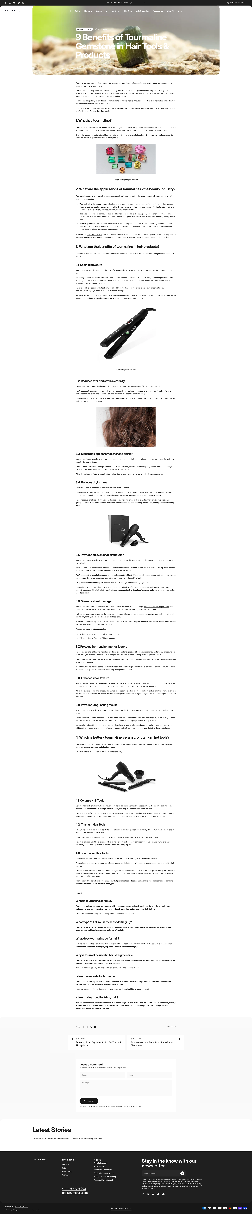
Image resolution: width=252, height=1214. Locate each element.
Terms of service (26, 1210)
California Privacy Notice (104, 1173)
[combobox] (237, 3)
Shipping (97, 1160)
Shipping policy (36, 1210)
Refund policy (8, 1210)
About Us (65, 1165)
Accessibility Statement (103, 1180)
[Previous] (95, 3)
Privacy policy (16, 1210)
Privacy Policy (118, 1106)
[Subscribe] (182, 1173)
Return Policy (67, 1171)
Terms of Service (131, 1106)
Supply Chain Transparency (105, 1177)
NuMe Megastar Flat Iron (133, 298)
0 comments (172, 1027)
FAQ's (64, 1168)
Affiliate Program (100, 1163)
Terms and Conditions (103, 1170)
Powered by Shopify (21, 1207)
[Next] (144, 3)
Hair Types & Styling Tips (84, 29)
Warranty (65, 1175)
